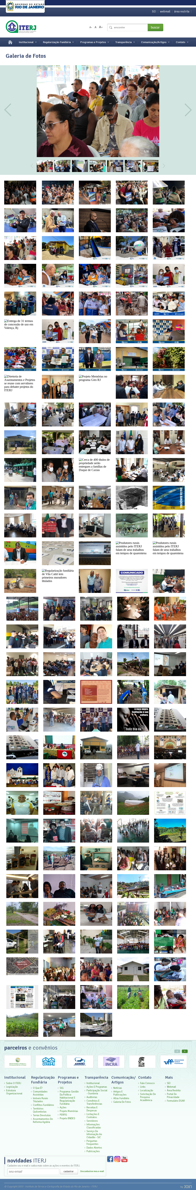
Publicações (93, 1151)
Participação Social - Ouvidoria (97, 1092)
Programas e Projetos (93, 42)
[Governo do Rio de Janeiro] (25, 7)
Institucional (26, 42)
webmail (165, 11)
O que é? (37, 1088)
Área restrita (173, 1090)
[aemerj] (80, 1067)
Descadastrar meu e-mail (92, 1171)
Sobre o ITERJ (13, 1083)
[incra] (111, 1067)
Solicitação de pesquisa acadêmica (148, 1097)
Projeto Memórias (69, 1111)
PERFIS (63, 1114)
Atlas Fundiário (121, 1098)
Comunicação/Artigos (154, 42)
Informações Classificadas (94, 1126)
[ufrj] (142, 1067)
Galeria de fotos (122, 1102)
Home (8, 42)
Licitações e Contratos (93, 1116)
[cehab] (48, 1067)
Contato (180, 42)
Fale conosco (147, 1083)
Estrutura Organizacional (14, 1092)
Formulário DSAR (176, 1100)
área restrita (181, 11)
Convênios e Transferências (94, 1102)
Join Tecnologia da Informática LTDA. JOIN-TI (186, 1186)
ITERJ (26, 1160)
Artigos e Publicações (120, 1093)
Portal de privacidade (173, 1096)
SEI (154, 11)
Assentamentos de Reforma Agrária (43, 1120)
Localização (146, 1090)
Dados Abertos (94, 1147)
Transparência (123, 42)
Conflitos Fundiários (43, 1105)
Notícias (117, 1088)
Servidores (92, 1120)
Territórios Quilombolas (40, 1110)
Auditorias (92, 1097)
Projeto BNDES (67, 1118)
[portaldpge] (17, 1067)
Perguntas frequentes (92, 1142)
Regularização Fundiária (57, 42)
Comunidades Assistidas (40, 1093)
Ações (63, 1107)
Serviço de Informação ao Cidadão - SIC (94, 1134)
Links (142, 1086)
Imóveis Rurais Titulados (40, 1100)
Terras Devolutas (42, 1115)
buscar (155, 27)
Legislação (12, 1086)
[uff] (173, 1067)
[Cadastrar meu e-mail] (69, 1171)
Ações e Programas (97, 1086)
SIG (62, 1088)
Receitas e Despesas (92, 1109)
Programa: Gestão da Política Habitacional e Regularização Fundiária (69, 1097)
